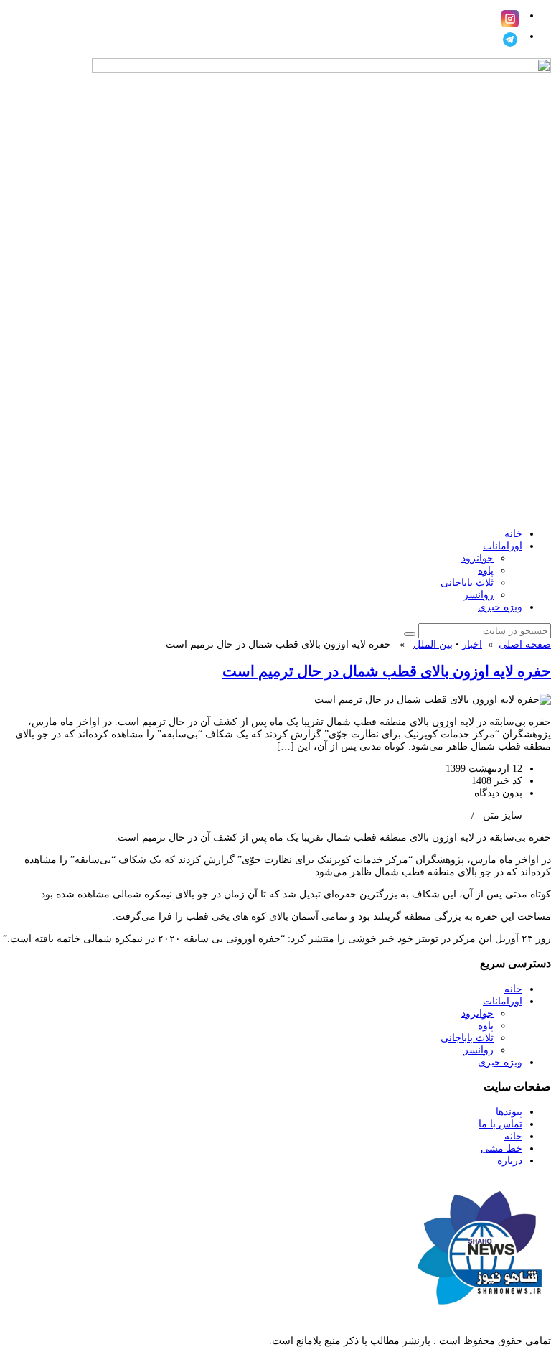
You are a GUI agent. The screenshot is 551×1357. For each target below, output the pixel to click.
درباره (509, 1160)
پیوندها (509, 1111)
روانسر (478, 594)
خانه (513, 533)
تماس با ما (500, 1124)
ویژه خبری (500, 607)
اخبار (472, 644)
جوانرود (477, 558)
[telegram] (510, 39)
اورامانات (502, 546)
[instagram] (510, 18)
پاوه (486, 570)
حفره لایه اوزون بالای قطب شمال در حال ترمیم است (386, 671)
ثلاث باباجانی (467, 582)
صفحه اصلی (525, 644)
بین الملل (433, 644)
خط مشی (501, 1148)
